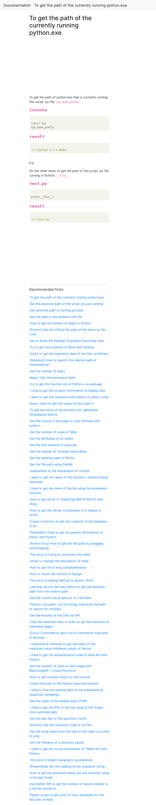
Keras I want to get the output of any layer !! (61, 403)
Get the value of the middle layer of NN (58, 701)
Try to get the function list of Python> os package (66, 384)
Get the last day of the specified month (58, 718)
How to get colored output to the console (60, 677)
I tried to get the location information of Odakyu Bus (67, 390)
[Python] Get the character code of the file (60, 725)
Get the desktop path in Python (52, 458)
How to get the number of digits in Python (60, 323)
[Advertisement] (126, 218)
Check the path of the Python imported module (64, 683)
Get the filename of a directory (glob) (57, 742)
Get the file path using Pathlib (51, 464)
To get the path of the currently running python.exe (80, 5)
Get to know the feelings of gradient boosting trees (67, 341)
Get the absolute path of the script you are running (66, 304)
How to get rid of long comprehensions (58, 567)
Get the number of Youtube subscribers (58, 451)
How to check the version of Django (56, 574)
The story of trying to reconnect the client (60, 554)
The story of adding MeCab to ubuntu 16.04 (61, 580)
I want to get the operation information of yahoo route (69, 397)
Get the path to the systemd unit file (56, 317)
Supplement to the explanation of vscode (59, 471)
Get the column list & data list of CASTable (60, 598)
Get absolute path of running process (57, 310)
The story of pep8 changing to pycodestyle (61, 760)
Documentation (17, 5)
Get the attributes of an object (52, 438)
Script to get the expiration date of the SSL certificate (69, 354)
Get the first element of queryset (53, 445)
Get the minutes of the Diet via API (55, 615)
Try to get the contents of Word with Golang (62, 347)
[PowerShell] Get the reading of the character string (67, 766)
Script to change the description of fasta (59, 561)
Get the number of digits (47, 371)
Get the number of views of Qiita (53, 432)
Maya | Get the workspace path (52, 377)
